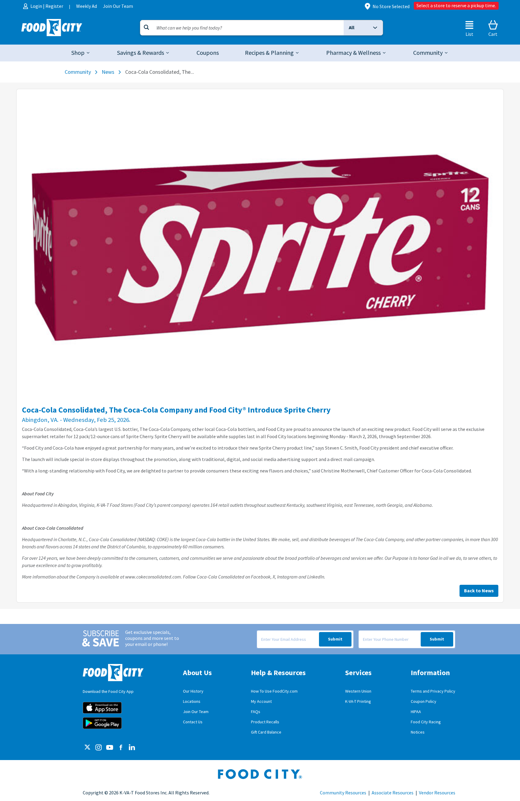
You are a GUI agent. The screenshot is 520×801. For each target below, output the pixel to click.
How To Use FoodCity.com (274, 691)
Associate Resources (392, 792)
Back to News (479, 591)
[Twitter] (87, 747)
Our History (193, 691)
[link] (208, 53)
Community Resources (343, 792)
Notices (418, 732)
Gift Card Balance (266, 732)
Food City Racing (426, 722)
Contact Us (193, 722)
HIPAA (416, 712)
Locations (191, 701)
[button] (363, 27)
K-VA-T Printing (358, 701)
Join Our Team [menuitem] (118, 6)
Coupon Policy (423, 701)
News (108, 72)
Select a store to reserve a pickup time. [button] (456, 5)
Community (78, 72)
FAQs (255, 712)
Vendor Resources (437, 792)
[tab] (81, 53)
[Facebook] (120, 747)
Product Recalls (265, 722)
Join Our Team (196, 712)
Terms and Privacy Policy (433, 691)
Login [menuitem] (36, 6)
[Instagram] (98, 747)
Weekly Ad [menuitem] (86, 6)
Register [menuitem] (54, 6)
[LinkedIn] (132, 747)
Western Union (358, 691)
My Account (261, 701)
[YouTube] (109, 747)
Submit (335, 639)
